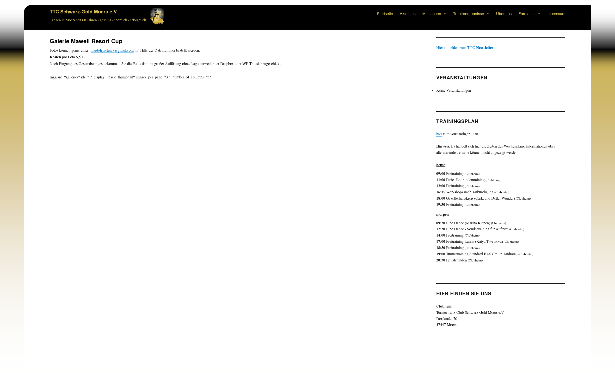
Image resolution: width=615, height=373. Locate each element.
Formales (526, 13)
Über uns (504, 13)
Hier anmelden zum (464, 47)
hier (439, 133)
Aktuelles (408, 13)
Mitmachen (431, 13)
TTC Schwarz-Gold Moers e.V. (84, 11)
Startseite (385, 13)
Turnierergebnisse (468, 13)
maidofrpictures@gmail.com (112, 50)
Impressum (556, 13)
